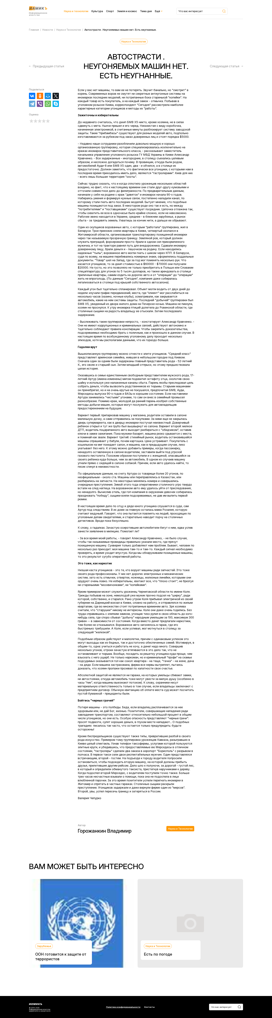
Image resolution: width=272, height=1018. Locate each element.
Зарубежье (44, 946)
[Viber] (40, 104)
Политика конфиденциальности (123, 1007)
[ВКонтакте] (32, 96)
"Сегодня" (144, 104)
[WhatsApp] (48, 104)
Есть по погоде (158, 954)
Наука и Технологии (133, 41)
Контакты (149, 1007)
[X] (56, 96)
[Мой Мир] (48, 96)
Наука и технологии (76, 11)
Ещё (157, 11)
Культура (97, 11)
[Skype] (56, 104)
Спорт (110, 11)
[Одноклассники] (40, 96)
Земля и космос (127, 11)
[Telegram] (32, 104)
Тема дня (146, 11)
